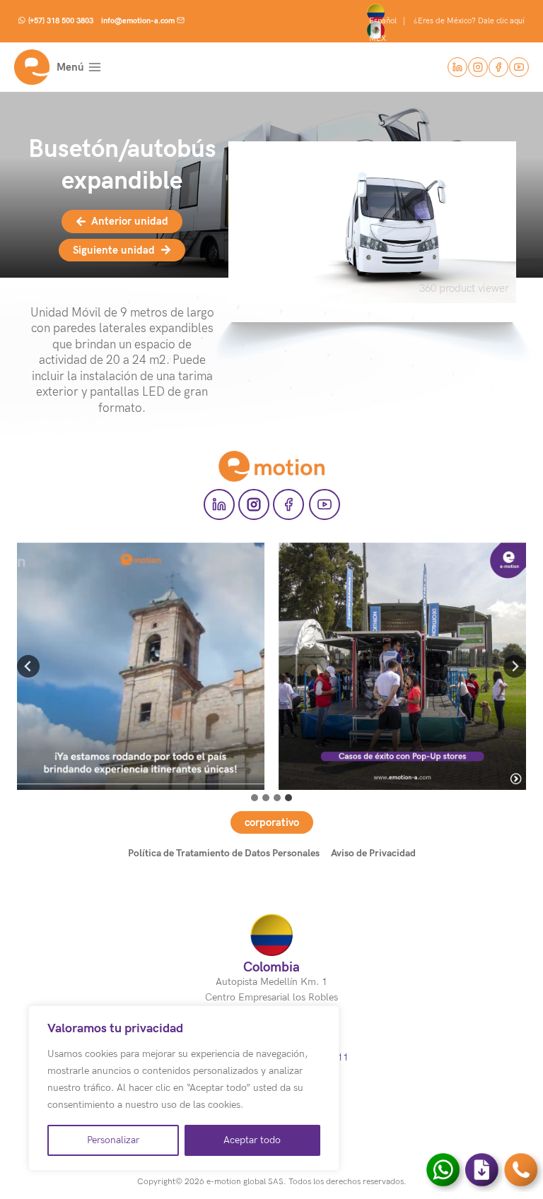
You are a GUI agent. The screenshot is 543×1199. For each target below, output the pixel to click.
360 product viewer (464, 288)
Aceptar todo (252, 1140)
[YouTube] (519, 67)
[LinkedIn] (457, 67)
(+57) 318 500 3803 (60, 20)
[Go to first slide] (514, 666)
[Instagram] (478, 67)
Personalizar (113, 1140)
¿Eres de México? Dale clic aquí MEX (448, 29)
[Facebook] (498, 67)
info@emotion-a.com (138, 20)
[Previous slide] (28, 666)
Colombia (271, 967)
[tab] (254, 797)
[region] (183, 1088)
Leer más (140, 681)
